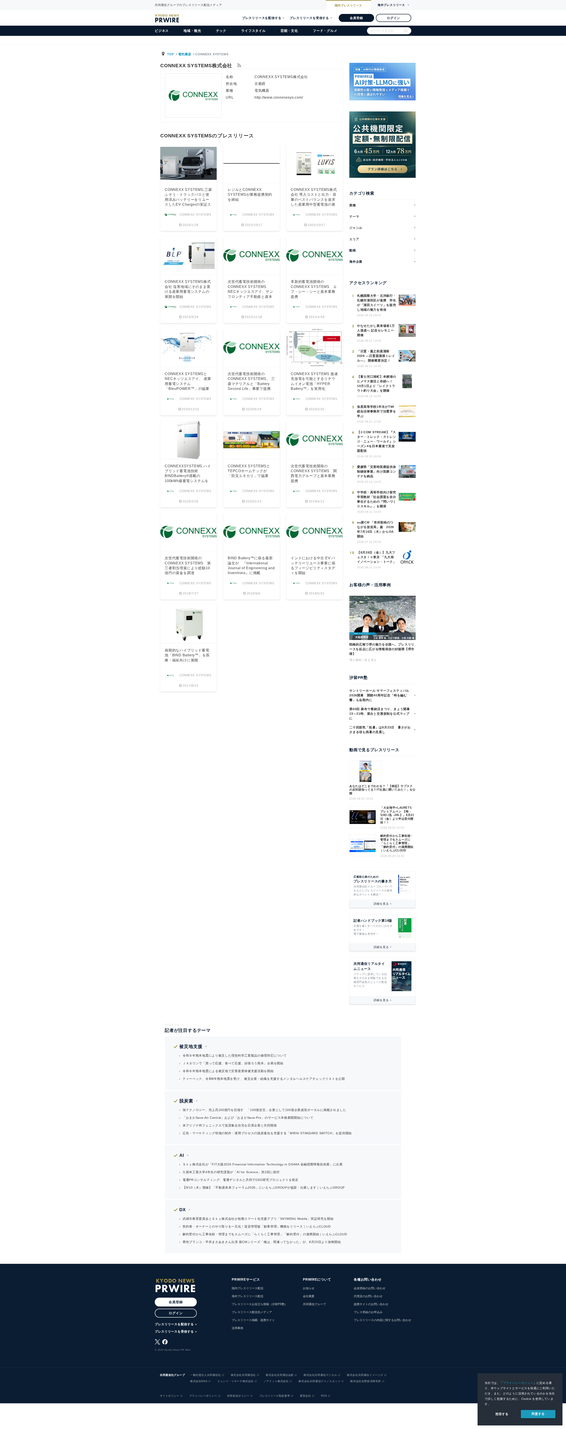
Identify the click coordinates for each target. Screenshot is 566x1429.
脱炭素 (186, 1100)
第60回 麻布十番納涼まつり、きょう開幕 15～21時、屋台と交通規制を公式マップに (381, 713)
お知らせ (308, 1288)
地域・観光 (192, 31)
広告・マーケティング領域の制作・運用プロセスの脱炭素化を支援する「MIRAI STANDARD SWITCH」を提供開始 (267, 1133)
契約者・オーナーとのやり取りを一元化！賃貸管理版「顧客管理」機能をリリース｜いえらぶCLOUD (257, 1226)
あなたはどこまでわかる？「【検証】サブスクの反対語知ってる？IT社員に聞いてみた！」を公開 (382, 789)
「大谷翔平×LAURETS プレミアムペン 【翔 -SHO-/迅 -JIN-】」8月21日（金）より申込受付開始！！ (397, 815)
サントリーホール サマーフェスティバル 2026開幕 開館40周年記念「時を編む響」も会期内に (379, 695)
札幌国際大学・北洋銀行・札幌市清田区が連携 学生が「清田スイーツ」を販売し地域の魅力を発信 (376, 302)
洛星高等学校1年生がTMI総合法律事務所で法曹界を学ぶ (376, 411)
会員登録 (356, 18)
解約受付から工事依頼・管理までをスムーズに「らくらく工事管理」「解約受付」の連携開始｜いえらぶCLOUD (396, 843)
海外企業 (355, 261)
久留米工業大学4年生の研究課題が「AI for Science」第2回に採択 (231, 1172)
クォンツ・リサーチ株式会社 (235, 1381)
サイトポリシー (169, 1395)
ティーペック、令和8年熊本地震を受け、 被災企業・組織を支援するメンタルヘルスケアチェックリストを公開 (264, 1078)
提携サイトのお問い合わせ (371, 1304)
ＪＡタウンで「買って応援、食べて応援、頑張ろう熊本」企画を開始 (233, 1063)
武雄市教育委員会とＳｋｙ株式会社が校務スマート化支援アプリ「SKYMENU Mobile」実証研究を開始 (258, 1218)
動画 (352, 250)
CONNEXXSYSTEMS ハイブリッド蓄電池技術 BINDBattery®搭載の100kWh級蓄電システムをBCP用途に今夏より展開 (188, 476)
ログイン (393, 18)
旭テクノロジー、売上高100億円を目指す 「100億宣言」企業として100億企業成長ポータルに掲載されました (264, 1110)
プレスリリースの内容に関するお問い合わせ (382, 1320)
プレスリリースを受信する (309, 18)
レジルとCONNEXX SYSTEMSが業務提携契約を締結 (250, 194)
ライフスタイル (253, 31)
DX (182, 1209)
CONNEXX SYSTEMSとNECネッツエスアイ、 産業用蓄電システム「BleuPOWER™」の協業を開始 (188, 384)
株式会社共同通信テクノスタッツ (319, 1381)
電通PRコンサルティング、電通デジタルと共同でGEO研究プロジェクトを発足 (240, 1180)
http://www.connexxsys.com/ (278, 97)
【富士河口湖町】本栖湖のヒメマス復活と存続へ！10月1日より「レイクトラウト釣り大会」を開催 (376, 383)
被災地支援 (191, 1046)
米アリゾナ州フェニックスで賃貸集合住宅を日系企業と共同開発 (230, 1125)
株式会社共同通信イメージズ (365, 1375)
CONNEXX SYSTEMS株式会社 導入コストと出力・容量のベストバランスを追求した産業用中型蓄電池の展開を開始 (314, 199)
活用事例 (237, 1328)
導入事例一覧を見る (363, 660)
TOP (170, 54)
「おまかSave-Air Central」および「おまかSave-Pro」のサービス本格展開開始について (248, 1117)
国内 (348, 5)
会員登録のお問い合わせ (369, 1288)
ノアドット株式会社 (276, 1381)
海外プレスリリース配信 (247, 1296)
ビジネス (162, 31)
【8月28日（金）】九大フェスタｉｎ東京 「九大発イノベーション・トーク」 (376, 557)
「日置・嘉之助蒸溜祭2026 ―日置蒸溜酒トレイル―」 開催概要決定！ (376, 355)
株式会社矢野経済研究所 (365, 1381)
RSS (324, 1395)
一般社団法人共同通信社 (205, 1375)
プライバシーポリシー (518, 1383)
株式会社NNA (198, 1381)
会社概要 (308, 1296)
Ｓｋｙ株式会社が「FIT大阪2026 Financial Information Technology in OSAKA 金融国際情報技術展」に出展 (263, 1164)
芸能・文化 (289, 31)
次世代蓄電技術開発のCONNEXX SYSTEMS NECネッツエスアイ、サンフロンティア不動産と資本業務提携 (250, 291)
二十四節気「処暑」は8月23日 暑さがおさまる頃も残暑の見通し (380, 730)
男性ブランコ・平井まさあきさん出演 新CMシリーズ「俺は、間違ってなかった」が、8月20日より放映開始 (262, 1242)
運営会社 (305, 1395)
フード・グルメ (325, 31)
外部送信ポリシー (238, 1395)
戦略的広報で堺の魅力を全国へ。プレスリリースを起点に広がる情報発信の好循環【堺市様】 (381, 649)
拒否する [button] (502, 1414)
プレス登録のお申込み (368, 1312)
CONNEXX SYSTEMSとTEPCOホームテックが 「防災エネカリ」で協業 (249, 471)
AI (181, 1155)
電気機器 (184, 54)
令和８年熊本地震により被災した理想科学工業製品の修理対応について (235, 1055)
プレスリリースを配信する (261, 18)
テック (221, 31)
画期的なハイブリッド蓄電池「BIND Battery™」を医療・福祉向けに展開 (187, 655)
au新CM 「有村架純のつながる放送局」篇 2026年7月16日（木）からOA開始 (375, 529)
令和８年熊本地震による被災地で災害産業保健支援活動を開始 (228, 1071)
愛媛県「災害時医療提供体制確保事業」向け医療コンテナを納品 (376, 471)
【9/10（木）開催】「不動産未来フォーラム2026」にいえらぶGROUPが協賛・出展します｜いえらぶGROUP (264, 1187)
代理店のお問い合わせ (368, 1296)
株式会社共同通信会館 (280, 1375)
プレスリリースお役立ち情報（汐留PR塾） (259, 1304)
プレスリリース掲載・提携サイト (253, 1320)
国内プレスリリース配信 (247, 1288)
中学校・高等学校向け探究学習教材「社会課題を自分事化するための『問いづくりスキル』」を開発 (376, 499)
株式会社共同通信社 (243, 1375)
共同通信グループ (314, 1304)
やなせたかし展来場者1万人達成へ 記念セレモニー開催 (376, 330)
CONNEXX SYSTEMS (195, 214)
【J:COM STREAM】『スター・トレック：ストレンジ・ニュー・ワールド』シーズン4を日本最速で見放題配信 (376, 441)
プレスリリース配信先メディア (252, 1312)
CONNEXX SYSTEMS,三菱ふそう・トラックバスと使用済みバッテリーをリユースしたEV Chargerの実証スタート (188, 199)
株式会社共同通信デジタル (320, 1375)
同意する (538, 1414)
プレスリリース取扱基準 (274, 1395)
